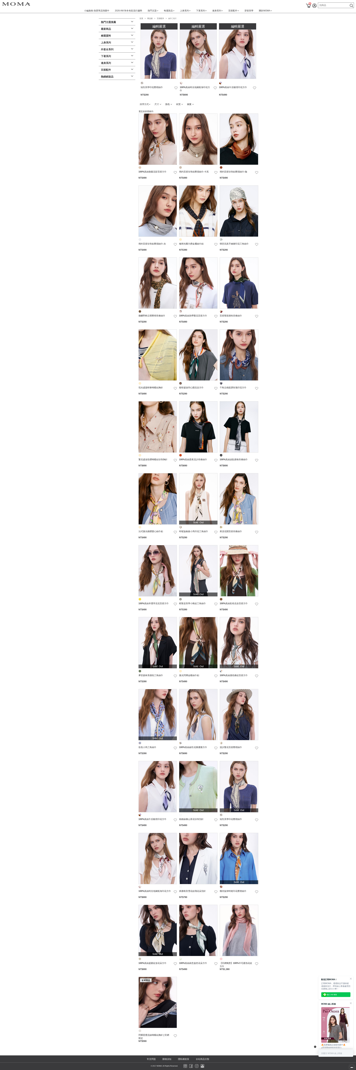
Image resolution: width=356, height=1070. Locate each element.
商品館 (150, 18)
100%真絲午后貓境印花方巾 (233, 87)
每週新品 (168, 10)
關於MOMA (264, 10)
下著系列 (200, 10)
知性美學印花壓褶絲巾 (152, 87)
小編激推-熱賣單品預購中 (96, 10)
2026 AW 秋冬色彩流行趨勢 (128, 10)
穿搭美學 (248, 10)
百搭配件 (232, 10)
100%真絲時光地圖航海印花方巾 (195, 89)
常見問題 (151, 1059)
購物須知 (166, 1059)
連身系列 (216, 10)
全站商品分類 (202, 1059)
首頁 (141, 18)
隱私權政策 (183, 1059)
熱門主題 (152, 10)
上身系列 (184, 10)
